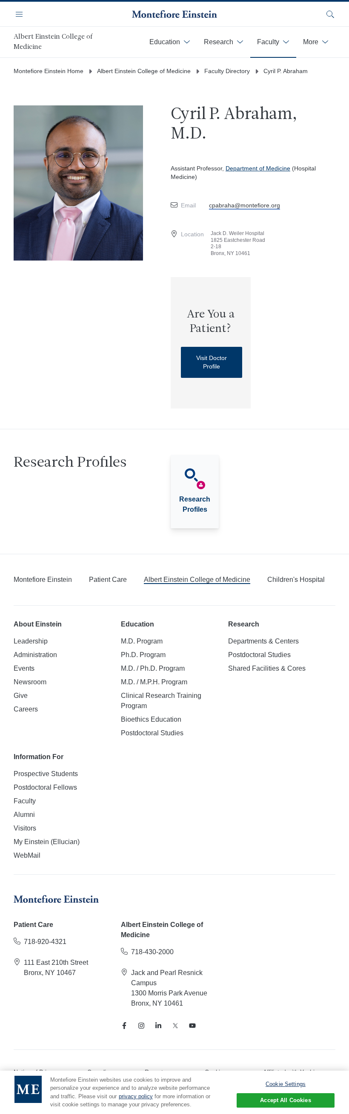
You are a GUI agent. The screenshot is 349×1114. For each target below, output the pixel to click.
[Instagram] (141, 1025)
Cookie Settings (286, 1084)
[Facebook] (124, 1025)
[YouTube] (192, 1025)
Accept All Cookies (285, 1100)
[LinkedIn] (158, 1025)
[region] (174, 1092)
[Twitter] (175, 1025)
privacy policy (136, 1096)
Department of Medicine (258, 168)
